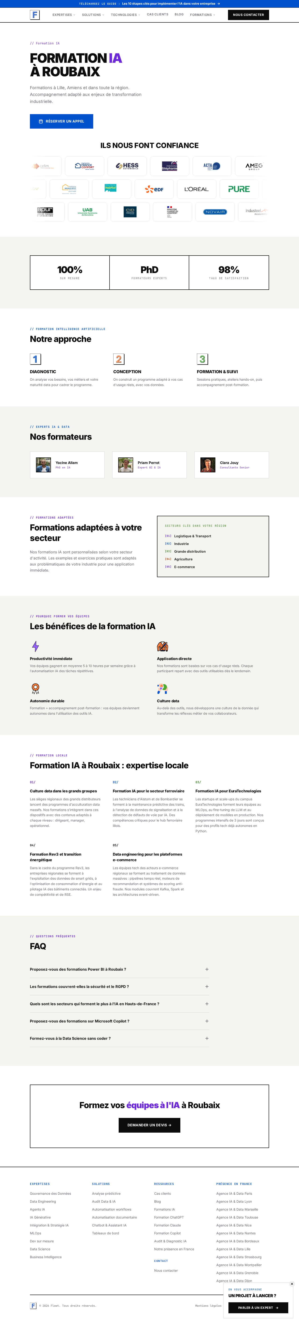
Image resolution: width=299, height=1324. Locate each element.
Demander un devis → (150, 1125)
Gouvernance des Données (50, 1193)
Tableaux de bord (105, 1233)
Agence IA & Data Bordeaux (237, 1241)
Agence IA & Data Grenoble (237, 1273)
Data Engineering (43, 1201)
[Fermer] (292, 1284)
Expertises (63, 15)
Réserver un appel (65, 121)
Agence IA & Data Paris (234, 1193)
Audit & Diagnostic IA (170, 1241)
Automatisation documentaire (114, 1217)
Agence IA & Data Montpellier (239, 1265)
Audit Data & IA (104, 1201)
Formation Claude (167, 1225)
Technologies (124, 15)
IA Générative (40, 1217)
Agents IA (37, 1209)
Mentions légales (208, 1306)
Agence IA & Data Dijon (234, 1281)
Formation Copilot (167, 1233)
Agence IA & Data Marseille (237, 1209)
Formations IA (164, 1209)
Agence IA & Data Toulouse (237, 1217)
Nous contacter (248, 15)
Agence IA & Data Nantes (236, 1233)
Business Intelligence (46, 1257)
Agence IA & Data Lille (233, 1249)
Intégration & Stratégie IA (49, 1225)
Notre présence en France (174, 1249)
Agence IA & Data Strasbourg (239, 1257)
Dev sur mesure (42, 1241)
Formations (201, 15)
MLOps (35, 1233)
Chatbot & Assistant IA (109, 1225)
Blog (179, 14)
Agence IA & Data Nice (234, 1225)
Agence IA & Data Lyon (234, 1201)
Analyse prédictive (106, 1193)
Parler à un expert (258, 1308)
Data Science (40, 1249)
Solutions (92, 15)
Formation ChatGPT (169, 1217)
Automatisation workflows (111, 1209)
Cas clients (157, 14)
